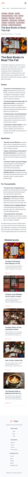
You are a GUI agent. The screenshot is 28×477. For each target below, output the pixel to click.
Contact (12, 447)
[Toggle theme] (22, 3)
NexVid (12, 456)
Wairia (11, 458)
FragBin (12, 460)
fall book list (11, 18)
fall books (17, 13)
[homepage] (3, 3)
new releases (21, 20)
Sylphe (12, 445)
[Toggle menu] (25, 3)
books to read (11, 22)
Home (3, 8)
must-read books (20, 22)
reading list (4, 22)
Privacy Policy (14, 449)
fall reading (4, 13)
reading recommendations (15, 25)
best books (11, 13)
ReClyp (12, 463)
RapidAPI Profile (14, 465)
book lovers (4, 25)
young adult (4, 18)
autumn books (5, 20)
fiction (15, 15)
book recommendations (7, 15)
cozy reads (18, 18)
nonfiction (21, 15)
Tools (14, 436)
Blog (8, 8)
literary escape (13, 20)
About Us (13, 442)
